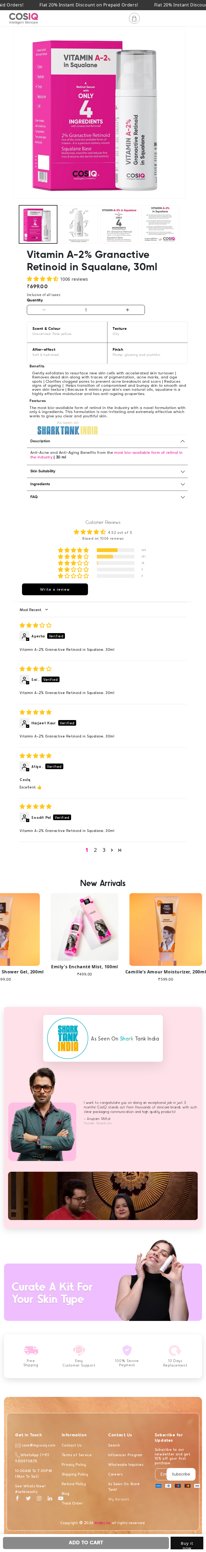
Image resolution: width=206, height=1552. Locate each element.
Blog (65, 1493)
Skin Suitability (42, 471)
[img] (36, 626)
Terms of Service (77, 1454)
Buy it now (187, 1544)
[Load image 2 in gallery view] (79, 224)
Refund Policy (74, 1483)
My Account (118, 1499)
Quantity (35, 300)
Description (40, 441)
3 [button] (104, 849)
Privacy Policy (74, 1464)
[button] (134, 18)
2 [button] (95, 849)
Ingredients (40, 484)
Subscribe (181, 1474)
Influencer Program (125, 1454)
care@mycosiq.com (38, 1445)
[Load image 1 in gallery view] (38, 224)
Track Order (72, 1503)
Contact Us (72, 1445)
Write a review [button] (55, 589)
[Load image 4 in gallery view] (160, 224)
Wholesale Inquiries (125, 1464)
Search (114, 1445)
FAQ (34, 497)
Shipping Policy (75, 1474)
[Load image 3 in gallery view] (120, 224)
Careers (115, 1474)
